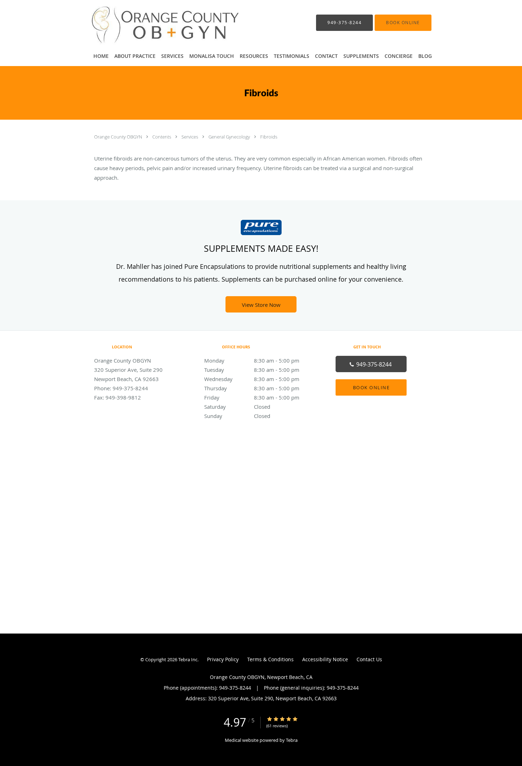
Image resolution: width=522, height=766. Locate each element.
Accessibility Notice (325, 659)
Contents (162, 137)
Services (190, 137)
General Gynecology (229, 137)
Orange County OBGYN (118, 137)
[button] (403, 23)
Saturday (237, 406)
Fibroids (268, 137)
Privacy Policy (223, 659)
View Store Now (261, 304)
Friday (251, 397)
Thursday (251, 388)
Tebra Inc (187, 659)
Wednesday (251, 378)
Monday (251, 360)
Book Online (371, 387)
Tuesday (251, 369)
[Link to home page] (155, 22)
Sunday (237, 415)
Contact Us (369, 659)
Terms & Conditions (270, 659)
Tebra (292, 740)
